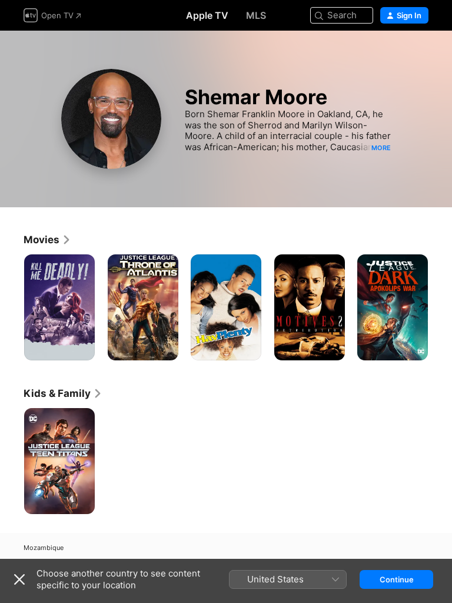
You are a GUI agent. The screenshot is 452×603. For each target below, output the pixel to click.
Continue (397, 579)
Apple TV (207, 15)
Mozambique (44, 548)
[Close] (19, 579)
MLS (256, 15)
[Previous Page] (12, 307)
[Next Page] (440, 307)
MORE (381, 148)
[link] (47, 239)
